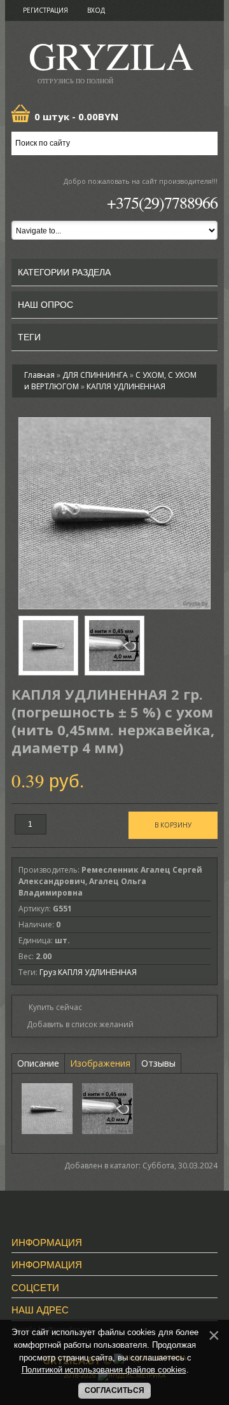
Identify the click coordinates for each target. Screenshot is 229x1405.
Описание (38, 1063)
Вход (96, 10)
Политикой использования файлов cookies (104, 1369)
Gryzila (111, 59)
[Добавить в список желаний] (76, 1024)
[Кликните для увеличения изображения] (114, 513)
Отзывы (158, 1063)
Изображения (100, 1063)
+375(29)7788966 (162, 202)
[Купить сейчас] (50, 1006)
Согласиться (114, 1390)
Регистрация (45, 10)
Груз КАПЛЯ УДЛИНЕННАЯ (88, 972)
